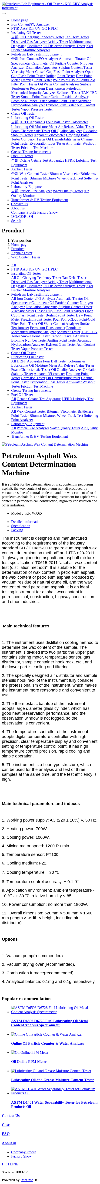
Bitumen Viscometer (65, 174)
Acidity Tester (57, 42)
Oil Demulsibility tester (63, 139)
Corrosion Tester (33, 139)
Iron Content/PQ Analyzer (30, 24)
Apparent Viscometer (49, 135)
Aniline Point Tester (62, 101)
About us (18, 208)
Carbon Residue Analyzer (69, 97)
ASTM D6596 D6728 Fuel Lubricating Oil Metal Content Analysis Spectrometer (49, 1023)
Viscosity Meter (22, 72)
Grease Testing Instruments (31, 152)
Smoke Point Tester (35, 97)
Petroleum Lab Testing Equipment (36, 54)
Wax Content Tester (34, 174)
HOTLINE (10, 1164)
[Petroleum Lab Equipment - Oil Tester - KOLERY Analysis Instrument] (50, 6)
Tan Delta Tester (77, 37)
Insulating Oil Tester (26, 33)
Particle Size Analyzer (36, 191)
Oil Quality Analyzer (66, 131)
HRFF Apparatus (32, 122)
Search (16, 221)
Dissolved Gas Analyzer (29, 42)
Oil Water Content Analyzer (58, 84)
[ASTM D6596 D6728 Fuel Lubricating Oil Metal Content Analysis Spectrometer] (54, 1012)
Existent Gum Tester (61, 105)
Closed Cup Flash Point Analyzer (59, 72)
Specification (20, 526)
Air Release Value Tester (76, 127)
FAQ (6, 1134)
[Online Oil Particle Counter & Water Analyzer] (47, 1034)
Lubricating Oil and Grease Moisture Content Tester (52, 1080)
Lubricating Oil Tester (27, 118)
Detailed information (26, 522)
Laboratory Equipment (27, 187)
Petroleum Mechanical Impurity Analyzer (46, 90)
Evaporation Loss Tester (47, 143)
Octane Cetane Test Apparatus (42, 160)
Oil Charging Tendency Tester (42, 37)
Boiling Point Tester (60, 76)
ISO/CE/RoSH (22, 217)
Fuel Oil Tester (22, 156)
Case (6, 1125)
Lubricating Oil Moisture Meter (34, 127)
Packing (17, 530)
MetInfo (27, 1180)
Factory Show (47, 212)
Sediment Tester (68, 93)
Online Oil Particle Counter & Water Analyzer (47, 1043)
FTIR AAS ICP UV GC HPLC (34, 28)
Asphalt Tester (21, 169)
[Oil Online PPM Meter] (29, 1052)
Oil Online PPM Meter (29, 1061)
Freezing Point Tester (36, 80)
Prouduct (17, 249)
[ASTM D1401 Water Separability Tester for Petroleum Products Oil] (54, 1093)
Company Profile (23, 212)
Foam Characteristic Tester (30, 131)
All (13, 265)
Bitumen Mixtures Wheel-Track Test (56, 178)
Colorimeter (79, 122)
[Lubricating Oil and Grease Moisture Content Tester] (51, 1071)
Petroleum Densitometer (47, 88)
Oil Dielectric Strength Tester (64, 46)
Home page (19, 20)
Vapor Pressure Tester (37, 109)
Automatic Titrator (72, 59)
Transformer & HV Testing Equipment (39, 200)
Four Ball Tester (58, 122)
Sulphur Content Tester (75, 67)
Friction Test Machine (37, 148)
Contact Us (19, 204)
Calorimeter (40, 63)
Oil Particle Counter (64, 63)
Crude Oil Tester (23, 113)
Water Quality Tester (68, 191)
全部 (15, 37)
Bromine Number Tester (29, 101)
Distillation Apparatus (41, 67)
